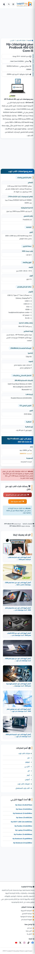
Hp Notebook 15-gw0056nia (22, 838)
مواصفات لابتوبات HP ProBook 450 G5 (20, 526)
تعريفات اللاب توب (24, 783)
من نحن (29, 928)
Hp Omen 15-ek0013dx (24, 817)
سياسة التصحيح (27, 913)
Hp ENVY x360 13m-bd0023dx (21, 822)
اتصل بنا (29, 933)
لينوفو (27, 762)
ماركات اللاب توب (20, 40)
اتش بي (12, 40)
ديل (28, 757)
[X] (20, 943)
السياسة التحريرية (26, 910)
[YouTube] (16, 943)
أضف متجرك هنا (16, 501)
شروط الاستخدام (26, 919)
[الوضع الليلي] (4, 4)
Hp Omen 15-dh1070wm (23, 805)
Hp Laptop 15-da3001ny (23, 830)
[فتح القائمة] (13, 4)
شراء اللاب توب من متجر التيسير (16, 494)
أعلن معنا (29, 930)
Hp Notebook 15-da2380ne (22, 843)
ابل (29, 770)
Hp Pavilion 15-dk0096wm (23, 834)
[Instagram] (24, 943)
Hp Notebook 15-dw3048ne (22, 813)
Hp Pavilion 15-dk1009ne (23, 826)
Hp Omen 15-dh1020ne (24, 809)
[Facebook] (32, 943)
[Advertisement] (17, 25)
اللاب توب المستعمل (23, 788)
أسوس (27, 779)
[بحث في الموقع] (9, 4)
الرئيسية (29, 40)
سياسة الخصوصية (26, 916)
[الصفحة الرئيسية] (24, 4)
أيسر (28, 775)
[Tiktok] (28, 943)
